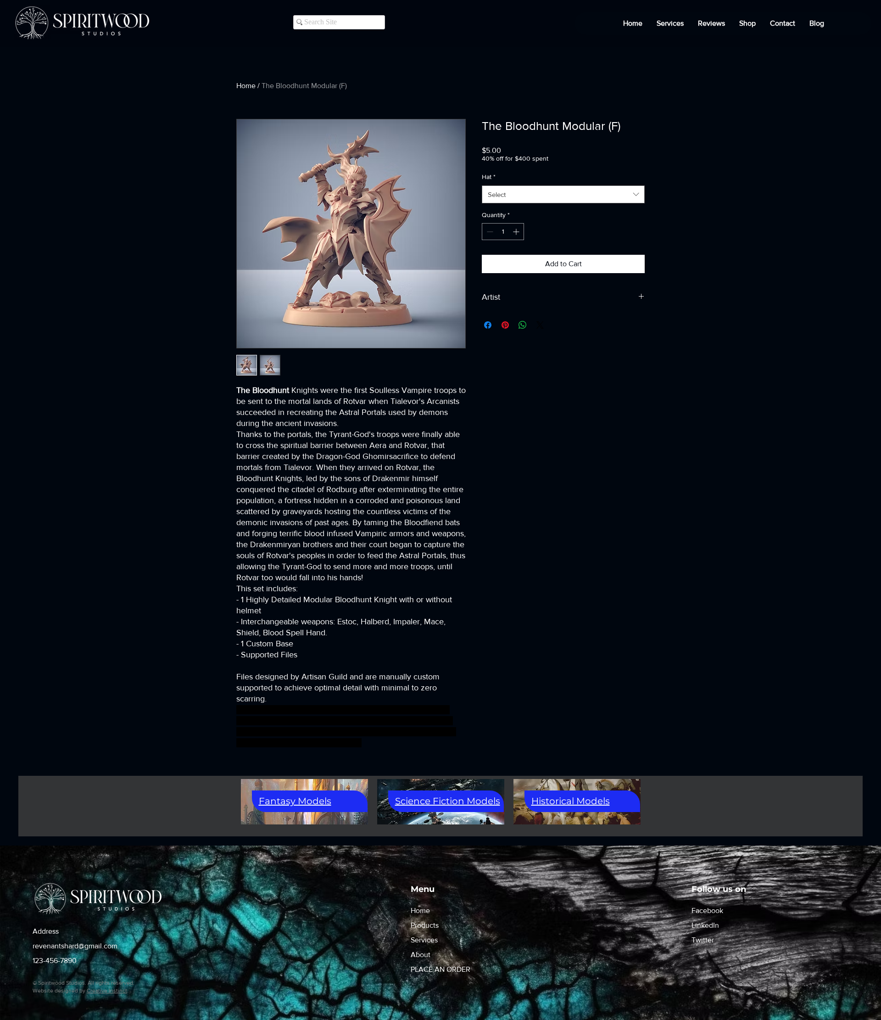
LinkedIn (705, 925)
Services (424, 940)
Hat (489, 176)
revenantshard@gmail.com (75, 946)
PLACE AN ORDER (440, 969)
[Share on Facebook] (487, 325)
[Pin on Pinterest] (505, 325)
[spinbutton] (503, 232)
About (420, 954)
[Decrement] (489, 232)
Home (246, 86)
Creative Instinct (107, 990)
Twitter (702, 940)
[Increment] (517, 232)
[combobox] (563, 194)
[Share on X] (540, 325)
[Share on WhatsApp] (522, 325)
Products (425, 925)
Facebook (707, 910)
